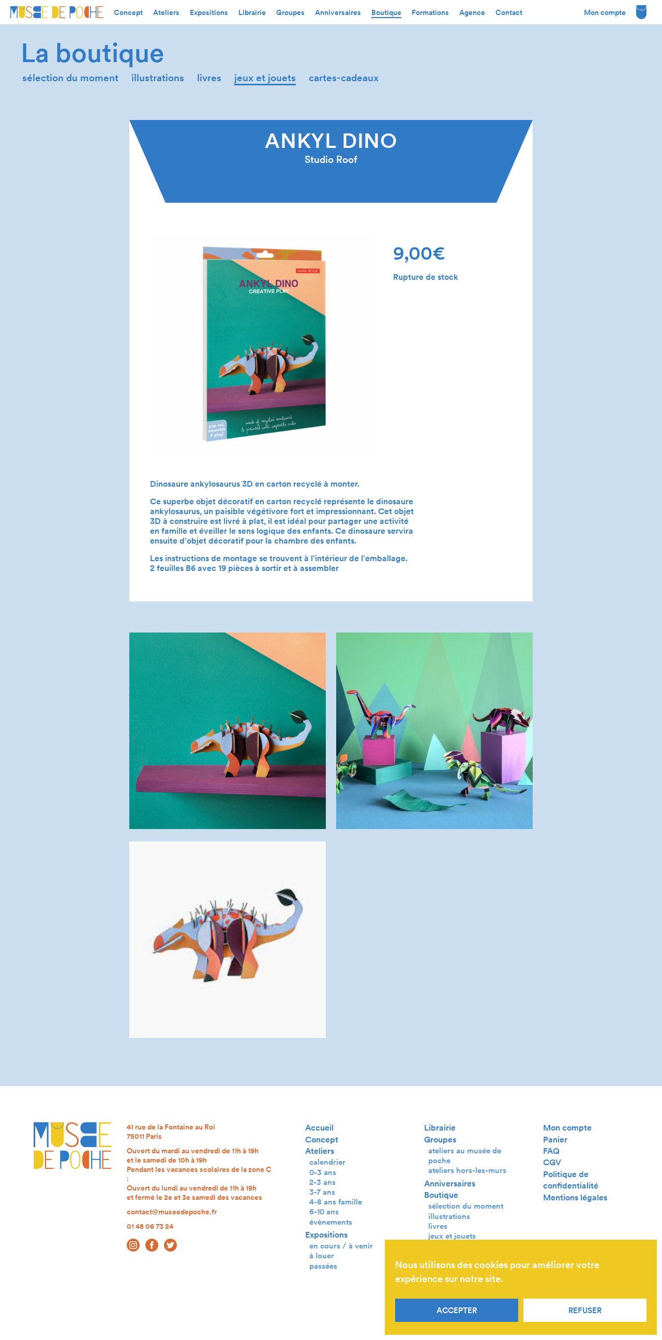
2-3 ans (322, 1182)
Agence (472, 12)
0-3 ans (322, 1172)
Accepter (457, 1310)
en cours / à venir (341, 1246)
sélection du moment (70, 78)
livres (209, 78)
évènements (330, 1222)
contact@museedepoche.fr (172, 1211)
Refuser (584, 1310)
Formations (430, 12)
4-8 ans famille (335, 1202)
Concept (128, 12)
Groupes (290, 12)
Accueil (319, 1128)
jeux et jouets (265, 78)
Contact (508, 12)
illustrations (157, 78)
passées (323, 1266)
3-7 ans (322, 1192)
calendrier (327, 1162)
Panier (555, 1140)
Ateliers (166, 12)
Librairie (252, 12)
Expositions (209, 12)
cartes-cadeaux (344, 78)
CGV (552, 1162)
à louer (321, 1255)
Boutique (386, 12)
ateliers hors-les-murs (467, 1170)
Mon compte (605, 12)
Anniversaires (338, 12)
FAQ (551, 1151)
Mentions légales (575, 1197)
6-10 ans (324, 1211)
